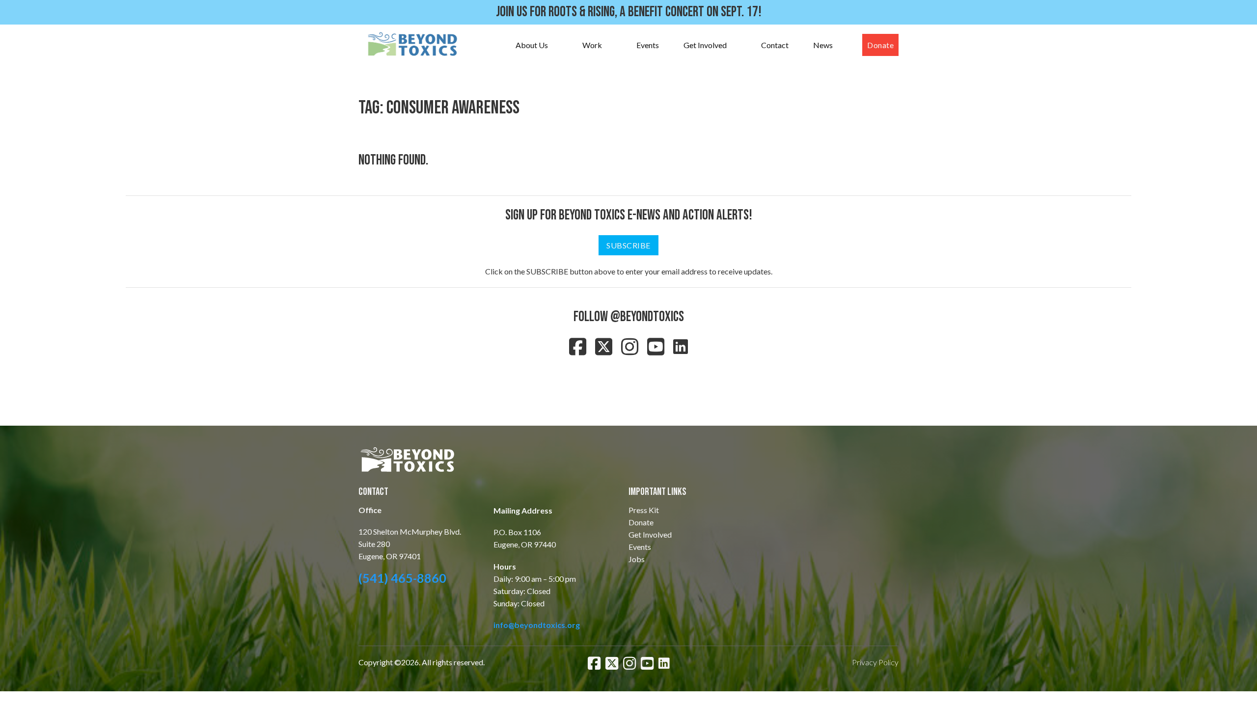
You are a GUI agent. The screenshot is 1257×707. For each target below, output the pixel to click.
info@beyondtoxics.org (536, 624)
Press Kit (643, 510)
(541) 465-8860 (402, 578)
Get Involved (705, 45)
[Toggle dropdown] (558, 45)
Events (647, 45)
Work (592, 45)
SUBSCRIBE (628, 245)
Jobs (636, 559)
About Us (532, 45)
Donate (880, 45)
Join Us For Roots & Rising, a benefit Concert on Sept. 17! (629, 12)
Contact (775, 45)
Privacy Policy (875, 662)
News (823, 45)
